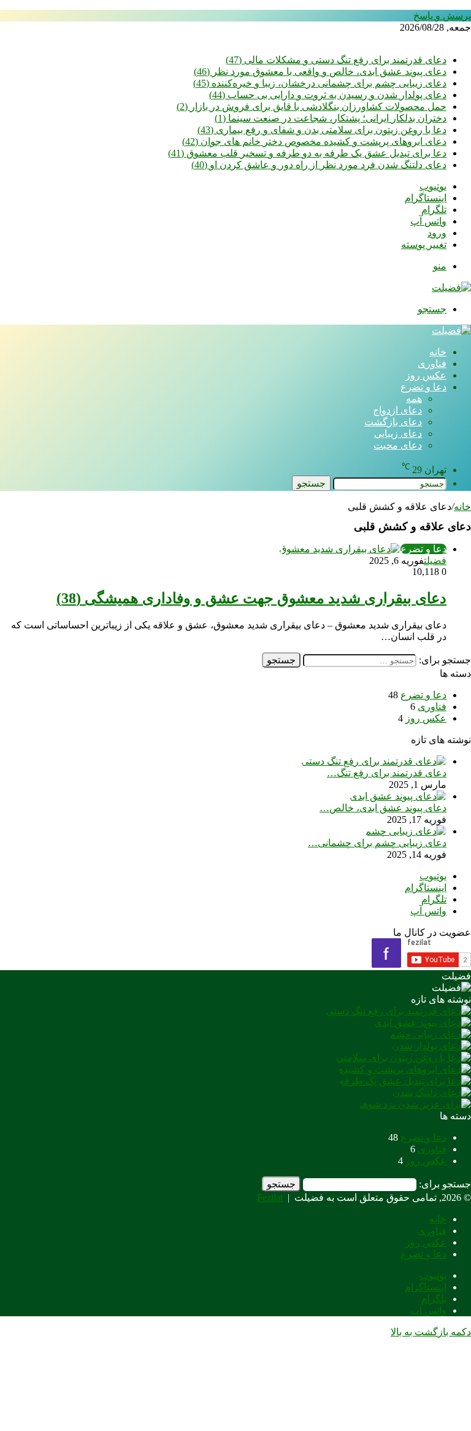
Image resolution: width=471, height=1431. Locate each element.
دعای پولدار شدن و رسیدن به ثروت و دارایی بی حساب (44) (327, 95)
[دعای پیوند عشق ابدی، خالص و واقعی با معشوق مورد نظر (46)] (398, 796)
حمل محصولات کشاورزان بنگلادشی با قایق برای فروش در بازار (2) (311, 106)
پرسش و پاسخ (442, 15)
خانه (437, 352)
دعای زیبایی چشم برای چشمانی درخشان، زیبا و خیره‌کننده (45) (319, 83)
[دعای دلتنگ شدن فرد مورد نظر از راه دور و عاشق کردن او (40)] (431, 1092)
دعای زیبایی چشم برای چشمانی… (377, 843)
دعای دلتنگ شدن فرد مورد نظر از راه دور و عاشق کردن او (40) (318, 165)
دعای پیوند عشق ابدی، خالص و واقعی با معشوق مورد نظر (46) (320, 71)
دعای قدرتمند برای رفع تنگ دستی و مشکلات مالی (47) (336, 60)
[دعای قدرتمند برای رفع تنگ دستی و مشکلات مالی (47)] (373, 761)
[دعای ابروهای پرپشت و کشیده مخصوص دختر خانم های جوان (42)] (405, 1069)
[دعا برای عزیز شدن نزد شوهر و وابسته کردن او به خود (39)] (414, 1104)
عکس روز (425, 375)
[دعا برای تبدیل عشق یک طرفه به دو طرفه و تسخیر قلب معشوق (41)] (405, 1081)
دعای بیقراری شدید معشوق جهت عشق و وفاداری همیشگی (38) (251, 598)
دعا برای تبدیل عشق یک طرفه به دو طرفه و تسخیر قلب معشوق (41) (307, 153)
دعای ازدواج (397, 410)
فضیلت (435, 560)
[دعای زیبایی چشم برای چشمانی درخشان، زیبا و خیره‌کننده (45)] (405, 831)
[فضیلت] (451, 287)
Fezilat (270, 1197)
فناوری (432, 363)
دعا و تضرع (423, 387)
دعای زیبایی (398, 433)
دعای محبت (397, 445)
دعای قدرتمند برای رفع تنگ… (386, 773)
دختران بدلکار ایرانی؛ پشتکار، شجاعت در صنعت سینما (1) (330, 118)
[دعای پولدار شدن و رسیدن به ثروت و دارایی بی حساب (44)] (431, 1046)
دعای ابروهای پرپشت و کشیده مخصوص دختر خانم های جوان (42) (314, 141)
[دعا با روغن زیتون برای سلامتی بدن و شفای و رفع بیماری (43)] (403, 1057)
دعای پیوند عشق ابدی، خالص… (383, 808)
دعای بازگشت (393, 422)
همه (414, 398)
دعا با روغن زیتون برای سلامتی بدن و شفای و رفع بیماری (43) (321, 130)
